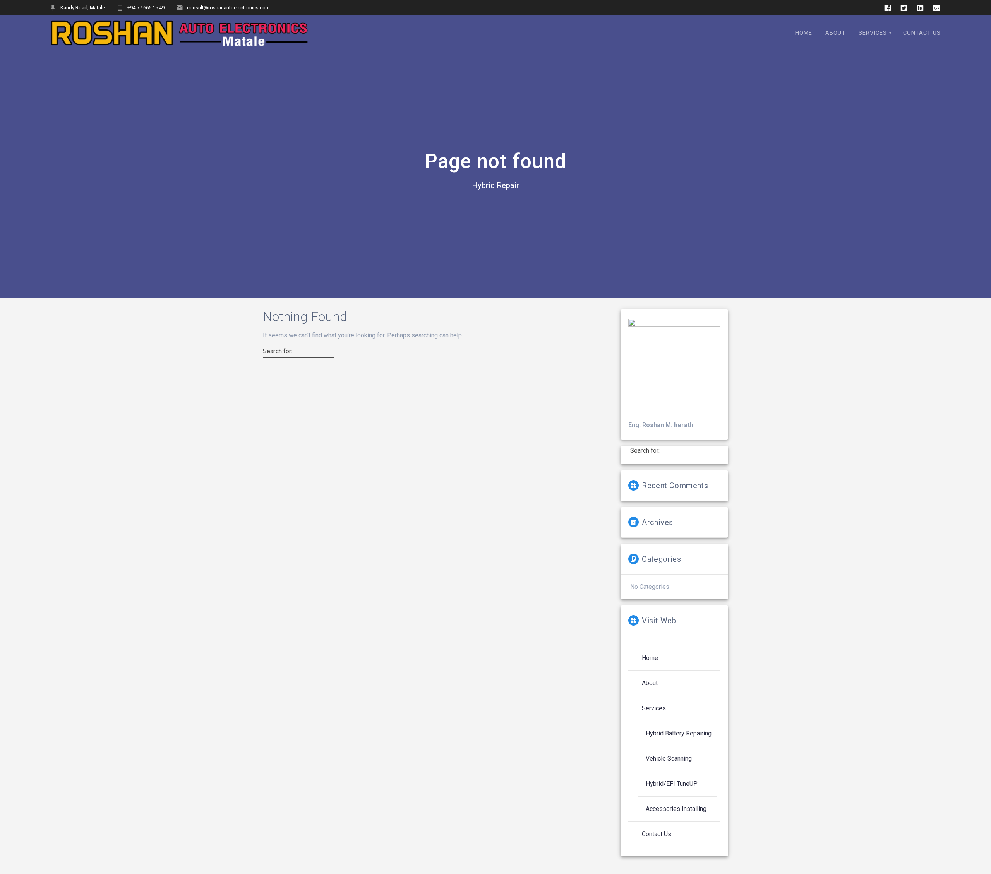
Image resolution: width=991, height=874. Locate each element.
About (650, 683)
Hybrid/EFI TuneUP (672, 783)
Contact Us (656, 834)
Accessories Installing (676, 808)
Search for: (278, 351)
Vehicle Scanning (669, 758)
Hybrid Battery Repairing (679, 733)
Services (654, 708)
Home (650, 658)
